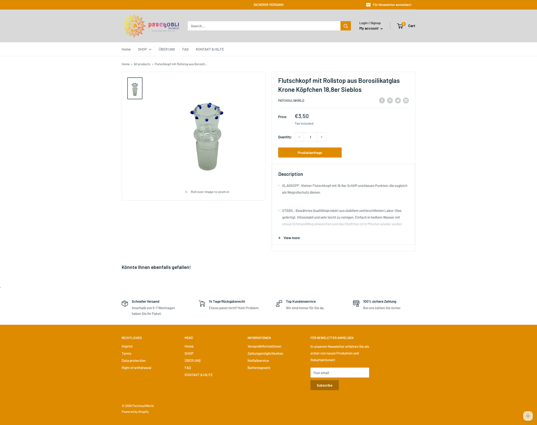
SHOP (142, 49)
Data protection (134, 360)
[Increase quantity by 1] (321, 137)
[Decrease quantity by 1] (299, 137)
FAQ (185, 49)
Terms (126, 353)
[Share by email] (406, 100)
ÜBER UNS (167, 49)
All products (142, 64)
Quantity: (285, 137)
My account (369, 28)
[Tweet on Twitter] (398, 100)
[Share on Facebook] (382, 100)
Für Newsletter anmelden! (392, 5)
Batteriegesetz (259, 367)
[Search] (345, 25)
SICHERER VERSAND (269, 5)
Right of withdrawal (136, 367)
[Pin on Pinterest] (390, 100)
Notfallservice (258, 360)
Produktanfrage (310, 152)
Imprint (127, 346)
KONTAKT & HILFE (210, 49)
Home (126, 49)
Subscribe (324, 385)
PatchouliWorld (291, 100)
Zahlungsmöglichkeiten (265, 353)
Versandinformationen (264, 346)
